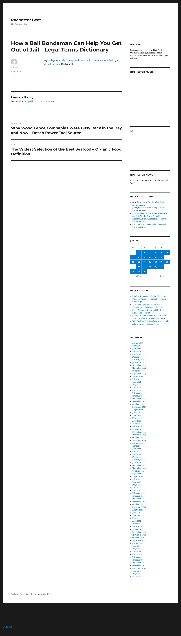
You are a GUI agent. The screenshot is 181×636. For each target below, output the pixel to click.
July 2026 (136, 346)
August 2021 (137, 510)
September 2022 (139, 474)
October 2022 (138, 471)
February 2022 (138, 493)
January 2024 (138, 429)
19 (161, 262)
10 (150, 257)
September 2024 (139, 407)
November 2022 (139, 468)
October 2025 (138, 371)
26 (161, 267)
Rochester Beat (26, 20)
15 (139, 262)
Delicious (7, 626)
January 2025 (138, 396)
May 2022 (136, 485)
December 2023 (138, 432)
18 (156, 262)
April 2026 (136, 354)
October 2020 (138, 538)
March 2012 (137, 576)
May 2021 (136, 518)
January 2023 (137, 463)
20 (167, 262)
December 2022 (139, 465)
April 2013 (136, 551)
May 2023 (136, 451)
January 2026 (138, 362)
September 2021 (139, 507)
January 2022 (138, 496)
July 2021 (136, 513)
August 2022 (137, 476)
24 (150, 267)
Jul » (162, 276)
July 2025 (136, 379)
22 (139, 267)
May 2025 (136, 385)
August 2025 (137, 376)
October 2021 (137, 504)
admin (14, 67)
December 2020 (139, 532)
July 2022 (136, 479)
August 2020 (137, 543)
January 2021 (137, 529)
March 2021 (137, 524)
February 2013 (138, 557)
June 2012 (136, 571)
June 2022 (136, 482)
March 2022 (137, 490)
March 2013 (137, 554)
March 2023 (137, 457)
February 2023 (138, 460)
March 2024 (137, 424)
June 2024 (136, 415)
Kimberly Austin (139, 219)
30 (144, 271)
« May (138, 276)
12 (161, 257)
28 (133, 271)
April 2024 (136, 421)
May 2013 (136, 549)
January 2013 (137, 560)
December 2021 (138, 499)
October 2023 (138, 437)
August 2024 (137, 410)
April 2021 (136, 521)
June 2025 (136, 382)
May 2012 (136, 574)
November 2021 (138, 501)
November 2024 (139, 401)
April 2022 (136, 488)
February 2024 (138, 426)
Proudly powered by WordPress (39, 594)
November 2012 (138, 565)
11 (156, 257)
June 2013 (136, 546)
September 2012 (139, 568)
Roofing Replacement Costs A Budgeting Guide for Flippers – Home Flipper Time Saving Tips (149, 299)
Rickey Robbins (138, 213)
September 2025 (139, 374)
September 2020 (139, 540)
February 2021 (138, 526)
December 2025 (139, 365)
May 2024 (136, 418)
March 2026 (137, 357)
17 (150, 262)
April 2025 (136, 387)
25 (156, 267)
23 (144, 267)
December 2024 (139, 399)
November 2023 (139, 435)
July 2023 (136, 446)
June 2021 (136, 515)
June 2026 (136, 349)
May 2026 (136, 351)
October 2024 (138, 404)
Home (13, 75)
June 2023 (136, 449)
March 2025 (137, 390)
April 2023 (136, 454)
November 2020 (139, 535)
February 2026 (138, 360)
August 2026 (137, 343)
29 (139, 271)
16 (144, 262)
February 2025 (138, 393)
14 (133, 262)
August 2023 (137, 443)
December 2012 (138, 563)
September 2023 (139, 440)
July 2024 (136, 412)
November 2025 (139, 368)
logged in (29, 101)
